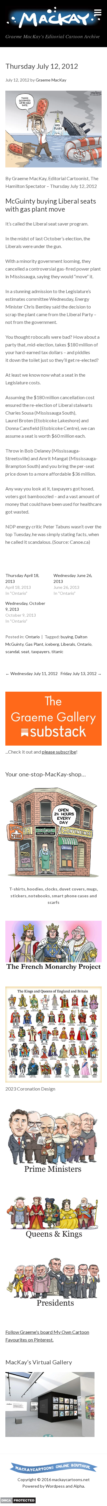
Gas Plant (34, 644)
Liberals (68, 644)
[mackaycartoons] (53, 24)
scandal (12, 651)
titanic (57, 651)
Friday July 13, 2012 (81, 673)
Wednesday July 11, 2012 (31, 673)
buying (67, 636)
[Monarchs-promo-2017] (53, 1237)
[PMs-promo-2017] (53, 1175)
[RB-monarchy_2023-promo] (53, 1035)
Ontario (32, 636)
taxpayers (40, 651)
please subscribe (59, 751)
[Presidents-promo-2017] (53, 1309)
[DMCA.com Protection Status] (18, 1502)
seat (25, 651)
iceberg (52, 644)
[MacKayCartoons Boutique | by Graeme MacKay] (53, 882)
